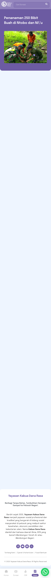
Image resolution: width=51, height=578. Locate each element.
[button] (45, 572)
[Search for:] (31, 4)
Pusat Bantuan (41, 553)
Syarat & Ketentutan (25, 553)
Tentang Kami (9, 553)
